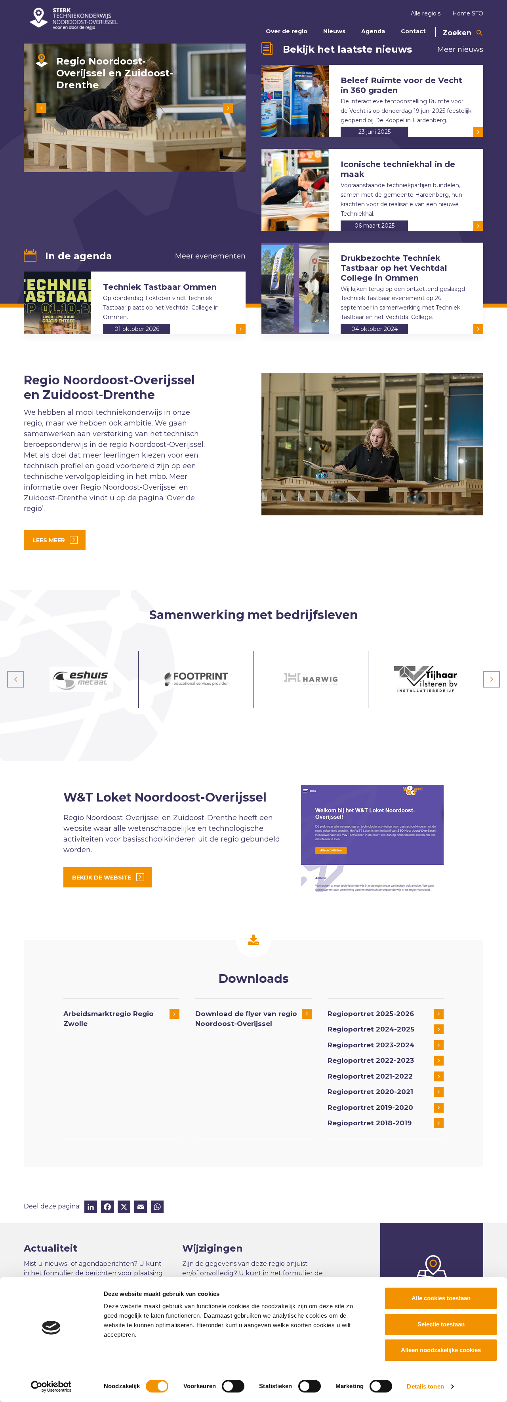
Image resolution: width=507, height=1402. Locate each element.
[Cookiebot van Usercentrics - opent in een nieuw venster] (51, 1387)
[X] (124, 1208)
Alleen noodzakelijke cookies (441, 1350)
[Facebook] (107, 1208)
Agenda (373, 31)
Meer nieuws (460, 49)
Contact (413, 31)
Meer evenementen (210, 256)
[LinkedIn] (90, 1208)
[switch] (233, 1386)
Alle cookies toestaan (441, 1298)
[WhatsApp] (157, 1208)
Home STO (467, 13)
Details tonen (425, 1386)
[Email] (140, 1208)
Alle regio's (425, 13)
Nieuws (334, 31)
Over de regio (286, 31)
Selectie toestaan (441, 1324)
